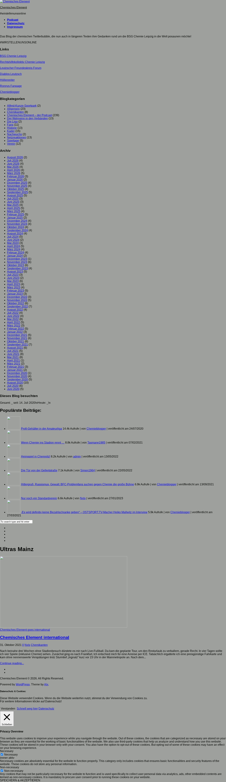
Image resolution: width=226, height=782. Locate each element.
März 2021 (13, 363)
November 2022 (17, 300)
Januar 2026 (15, 179)
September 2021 (17, 344)
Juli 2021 (13, 350)
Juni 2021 (13, 354)
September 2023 (17, 268)
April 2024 (13, 246)
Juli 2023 (13, 274)
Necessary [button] (6, 751)
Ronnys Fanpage (11, 85)
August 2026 (15, 157)
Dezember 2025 (17, 182)
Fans (10, 124)
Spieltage (13, 140)
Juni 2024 (13, 239)
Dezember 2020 (17, 373)
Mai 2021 (13, 357)
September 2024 (17, 230)
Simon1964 (87, 470)
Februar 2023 (15, 290)
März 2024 (13, 249)
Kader (11, 131)
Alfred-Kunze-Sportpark (22, 105)
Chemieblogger (9, 91)
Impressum (15, 27)
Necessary (11, 754)
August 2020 (15, 382)
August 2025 (15, 195)
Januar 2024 (15, 255)
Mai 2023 (13, 281)
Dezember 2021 (17, 335)
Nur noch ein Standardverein (39, 498)
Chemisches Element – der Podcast (29, 115)
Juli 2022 (13, 312)
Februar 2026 (15, 176)
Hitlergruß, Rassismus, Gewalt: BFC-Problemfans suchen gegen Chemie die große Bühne (77, 484)
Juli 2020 (13, 385)
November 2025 (17, 185)
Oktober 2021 (15, 341)
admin (77, 456)
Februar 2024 (15, 252)
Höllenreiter (7, 79)
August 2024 (15, 233)
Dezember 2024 (17, 220)
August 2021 (15, 347)
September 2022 (17, 306)
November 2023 (17, 262)
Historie (12, 127)
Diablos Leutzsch (11, 73)
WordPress (23, 684)
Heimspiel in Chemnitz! (35, 456)
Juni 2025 (13, 201)
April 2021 (13, 360)
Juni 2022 (13, 315)
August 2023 (15, 271)
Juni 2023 (13, 277)
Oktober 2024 (15, 227)
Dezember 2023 (17, 258)
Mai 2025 (13, 204)
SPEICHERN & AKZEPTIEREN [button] (20, 780)
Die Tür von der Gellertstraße (39, 470)
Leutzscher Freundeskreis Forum (20, 67)
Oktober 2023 (15, 265)
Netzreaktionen (16, 137)
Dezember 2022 (17, 296)
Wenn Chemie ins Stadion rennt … (42, 442)
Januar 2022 (15, 331)
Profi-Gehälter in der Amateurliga (41, 428)
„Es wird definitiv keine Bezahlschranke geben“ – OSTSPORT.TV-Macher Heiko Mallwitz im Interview (84, 512)
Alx (46, 684)
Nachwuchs (14, 134)
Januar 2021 (15, 369)
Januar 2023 (15, 293)
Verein (11, 143)
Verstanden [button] (8, 708)
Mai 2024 (13, 243)
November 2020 (17, 376)
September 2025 (17, 192)
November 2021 (17, 338)
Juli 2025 (13, 198)
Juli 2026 (13, 160)
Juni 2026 (13, 163)
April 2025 (13, 208)
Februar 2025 (15, 214)
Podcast (12, 20)
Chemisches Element (13, 7)
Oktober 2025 (15, 189)
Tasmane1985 (96, 442)
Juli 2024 (13, 236)
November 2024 (17, 223)
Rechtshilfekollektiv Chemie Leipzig (22, 61)
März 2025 (13, 211)
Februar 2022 (15, 328)
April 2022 (13, 322)
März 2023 (13, 287)
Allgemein (13, 108)
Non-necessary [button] (9, 767)
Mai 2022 (13, 319)
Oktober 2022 (15, 303)
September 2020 (17, 379)
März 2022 (13, 325)
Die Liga (12, 121)
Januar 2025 (15, 217)
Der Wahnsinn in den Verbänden (27, 118)
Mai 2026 (13, 166)
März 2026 (13, 173)
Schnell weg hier (27, 708)
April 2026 (13, 170)
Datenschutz (16, 23)
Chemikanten (15, 112)
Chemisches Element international (34, 637)
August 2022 (15, 309)
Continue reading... (12, 663)
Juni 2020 (13, 388)
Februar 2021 (15, 366)
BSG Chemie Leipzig (13, 55)
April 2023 (13, 284)
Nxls (83, 498)
